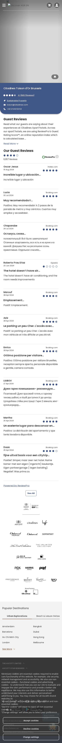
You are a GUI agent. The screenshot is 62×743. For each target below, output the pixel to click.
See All (31, 493)
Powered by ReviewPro (16, 485)
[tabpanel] (31, 638)
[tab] (17, 616)
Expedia (54, 263)
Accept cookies (31, 720)
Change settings (31, 737)
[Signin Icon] (57, 5)
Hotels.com (53, 167)
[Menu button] (4, 5)
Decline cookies (31, 728)
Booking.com (52, 192)
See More (7, 649)
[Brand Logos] (19, 522)
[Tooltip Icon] (57, 157)
